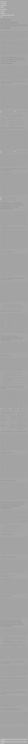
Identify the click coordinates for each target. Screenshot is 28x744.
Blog (2, 16)
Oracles (2, 11)
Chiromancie (3, 3)
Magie (2, 7)
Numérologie (3, 9)
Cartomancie (3, 1)
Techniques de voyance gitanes (7, 15)
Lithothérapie (4, 5)
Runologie (3, 13)
